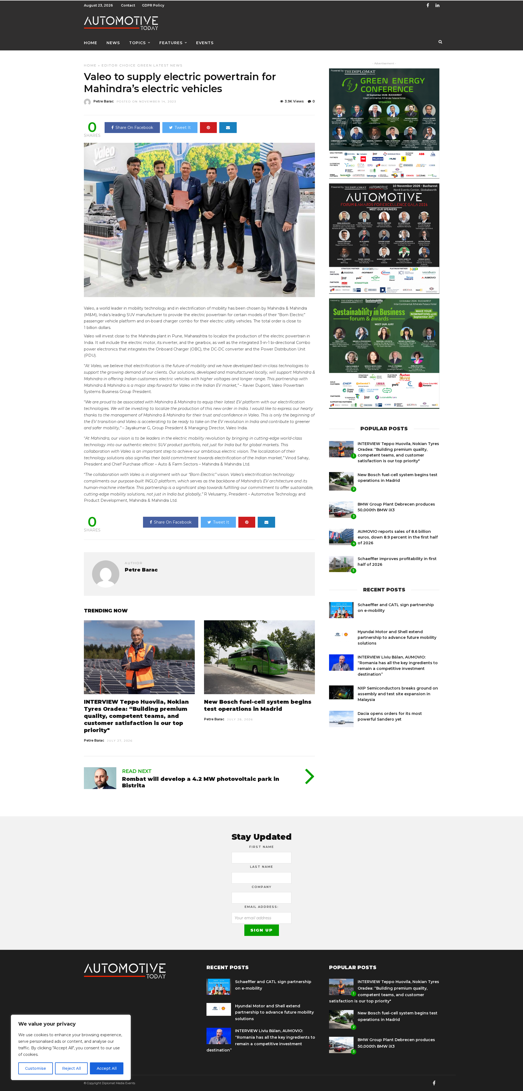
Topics (137, 42)
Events (205, 42)
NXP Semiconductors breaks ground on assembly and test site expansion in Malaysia (398, 694)
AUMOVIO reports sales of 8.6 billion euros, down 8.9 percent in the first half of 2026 (398, 537)
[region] (71, 1047)
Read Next (137, 771)
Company (262, 887)
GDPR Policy (153, 5)
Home (90, 42)
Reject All (71, 1068)
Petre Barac (103, 101)
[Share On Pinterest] (208, 127)
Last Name (261, 867)
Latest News (168, 65)
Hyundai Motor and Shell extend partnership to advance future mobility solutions (397, 637)
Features (171, 42)
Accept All (107, 1068)
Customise (35, 1068)
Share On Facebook (134, 127)
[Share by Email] (228, 127)
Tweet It (183, 127)
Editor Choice (119, 65)
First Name (261, 847)
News (113, 42)
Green (144, 65)
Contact (128, 5)
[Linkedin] (437, 5)
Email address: (262, 907)
